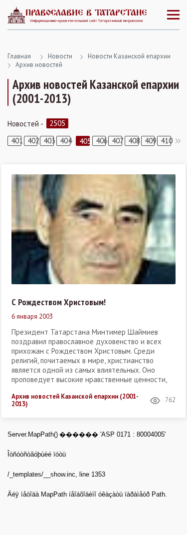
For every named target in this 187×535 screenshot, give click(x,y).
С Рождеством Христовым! (58, 302)
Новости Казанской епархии (129, 56)
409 (150, 140)
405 (84, 141)
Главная (19, 56)
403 (48, 140)
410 (166, 140)
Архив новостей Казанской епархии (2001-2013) (75, 400)
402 (32, 140)
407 (117, 140)
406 (101, 140)
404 (65, 140)
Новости (60, 56)
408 (133, 140)
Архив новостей (38, 64)
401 (16, 140)
